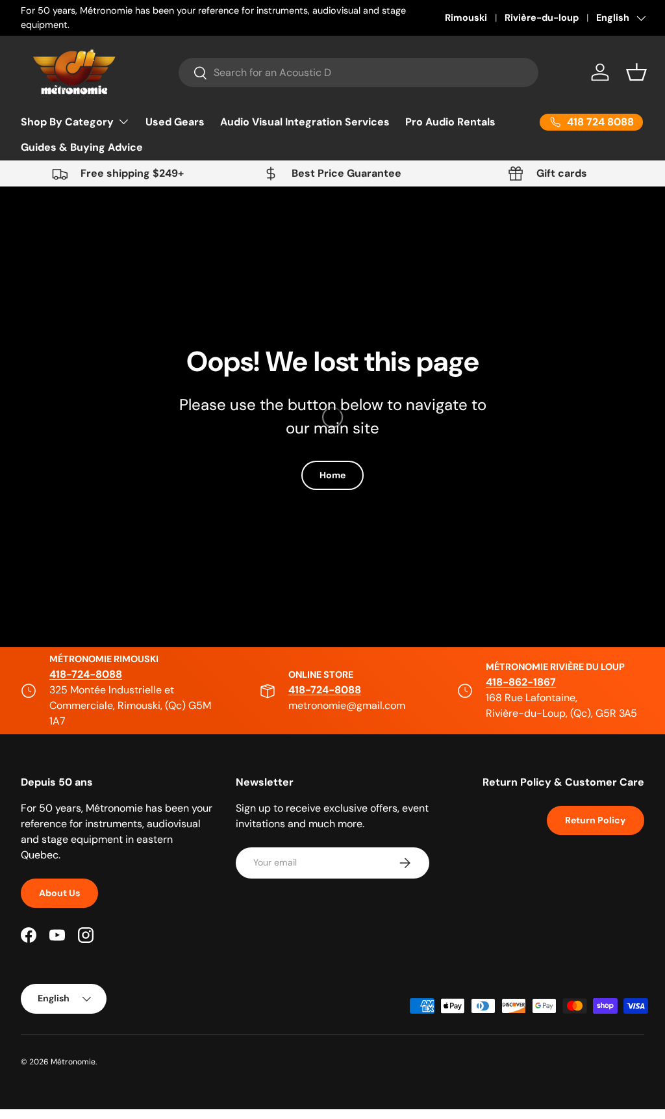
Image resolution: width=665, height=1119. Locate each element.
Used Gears (175, 122)
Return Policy (595, 820)
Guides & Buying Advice (82, 147)
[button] (636, 72)
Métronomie (73, 1062)
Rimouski (466, 17)
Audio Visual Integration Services (305, 122)
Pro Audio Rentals (450, 122)
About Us (59, 893)
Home (332, 475)
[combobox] (358, 72)
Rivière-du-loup (542, 17)
